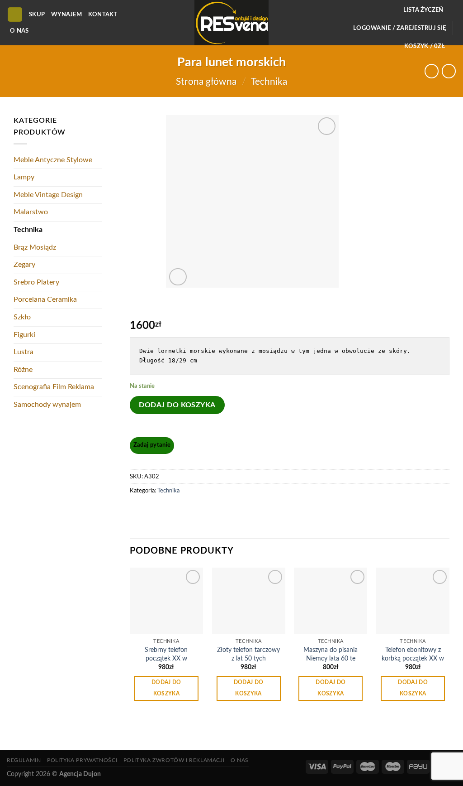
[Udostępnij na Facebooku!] (138, 511)
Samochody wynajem (47, 404)
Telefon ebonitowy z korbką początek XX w (413, 654)
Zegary (24, 264)
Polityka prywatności (82, 760)
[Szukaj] (15, 14)
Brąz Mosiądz (35, 247)
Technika (269, 82)
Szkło (22, 317)
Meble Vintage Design (48, 194)
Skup (37, 14)
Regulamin (24, 760)
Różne (23, 369)
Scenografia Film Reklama (54, 387)
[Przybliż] (178, 277)
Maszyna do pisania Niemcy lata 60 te (330, 654)
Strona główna (206, 82)
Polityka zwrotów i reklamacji (174, 760)
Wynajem (66, 14)
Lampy (24, 177)
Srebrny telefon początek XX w (166, 654)
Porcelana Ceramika (45, 299)
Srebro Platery (36, 282)
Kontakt (103, 14)
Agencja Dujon (80, 774)
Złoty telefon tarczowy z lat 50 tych (248, 654)
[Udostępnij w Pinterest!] (154, 511)
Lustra (23, 352)
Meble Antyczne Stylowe (53, 160)
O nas (19, 31)
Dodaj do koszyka (177, 405)
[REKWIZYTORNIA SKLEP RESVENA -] (231, 22)
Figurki (24, 334)
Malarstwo (31, 212)
